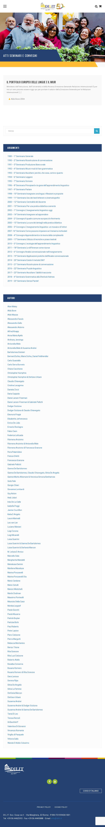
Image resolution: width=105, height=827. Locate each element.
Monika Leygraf (14, 606)
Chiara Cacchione (15, 369)
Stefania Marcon (15, 693)
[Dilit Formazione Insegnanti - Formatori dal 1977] (52, 6)
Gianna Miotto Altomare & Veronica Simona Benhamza (31, 477)
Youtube (54, 781)
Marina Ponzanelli (15, 572)
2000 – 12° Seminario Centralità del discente (27, 202)
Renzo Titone (13, 647)
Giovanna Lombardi (16, 489)
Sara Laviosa (13, 676)
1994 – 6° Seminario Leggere (20, 177)
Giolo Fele (12, 481)
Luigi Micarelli (13, 535)
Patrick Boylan (14, 618)
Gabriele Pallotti (14, 464)
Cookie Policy (61, 807)
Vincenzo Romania (16, 730)
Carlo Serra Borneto (16, 365)
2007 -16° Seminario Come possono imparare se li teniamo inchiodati (37, 231)
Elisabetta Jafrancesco (17, 419)
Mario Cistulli (13, 585)
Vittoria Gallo (13, 739)
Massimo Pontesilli (16, 597)
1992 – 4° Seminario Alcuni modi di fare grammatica (30, 169)
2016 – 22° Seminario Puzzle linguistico (25, 268)
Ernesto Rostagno (15, 427)
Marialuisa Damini (15, 564)
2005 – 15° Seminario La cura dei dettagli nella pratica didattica (35, 223)
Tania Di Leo (13, 714)
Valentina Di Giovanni (17, 726)
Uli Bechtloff (13, 722)
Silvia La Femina (14, 689)
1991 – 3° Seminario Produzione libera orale (26, 165)
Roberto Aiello (14, 660)
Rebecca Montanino (16, 643)
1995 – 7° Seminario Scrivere (20, 181)
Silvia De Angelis (15, 685)
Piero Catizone (14, 635)
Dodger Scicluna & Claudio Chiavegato (24, 410)
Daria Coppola (14, 394)
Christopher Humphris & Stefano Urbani (25, 377)
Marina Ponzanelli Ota (17, 577)
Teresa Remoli (14, 718)
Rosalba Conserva (15, 664)
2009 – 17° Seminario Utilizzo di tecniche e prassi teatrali (32, 239)
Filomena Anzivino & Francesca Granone (25, 448)
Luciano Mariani (14, 527)
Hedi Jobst (12, 498)
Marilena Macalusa (16, 568)
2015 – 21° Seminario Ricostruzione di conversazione (30, 264)
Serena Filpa (13, 680)
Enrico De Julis (14, 423)
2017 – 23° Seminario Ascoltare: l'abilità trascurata (29, 273)
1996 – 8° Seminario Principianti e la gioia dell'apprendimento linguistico (38, 185)
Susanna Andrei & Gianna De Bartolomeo (25, 710)
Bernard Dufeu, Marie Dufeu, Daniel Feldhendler (28, 356)
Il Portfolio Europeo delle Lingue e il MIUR (31, 82)
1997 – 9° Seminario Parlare (20, 189)
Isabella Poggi (13, 506)
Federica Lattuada (15, 435)
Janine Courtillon (15, 510)
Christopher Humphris (17, 373)
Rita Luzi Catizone (15, 656)
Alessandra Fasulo (15, 319)
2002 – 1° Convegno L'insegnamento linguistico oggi (30, 210)
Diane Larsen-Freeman (17, 398)
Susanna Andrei (14, 701)
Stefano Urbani (14, 697)
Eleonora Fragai (14, 414)
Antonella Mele (14, 344)
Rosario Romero (14, 668)
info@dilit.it (56, 818)
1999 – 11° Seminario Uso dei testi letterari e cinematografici (34, 198)
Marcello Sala (13, 556)
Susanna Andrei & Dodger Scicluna (22, 706)
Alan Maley (12, 306)
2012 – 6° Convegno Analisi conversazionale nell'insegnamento (35, 252)
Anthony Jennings (15, 340)
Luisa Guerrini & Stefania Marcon (22, 547)
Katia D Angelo (14, 514)
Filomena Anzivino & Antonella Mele (23, 444)
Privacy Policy (44, 807)
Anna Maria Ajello (15, 335)
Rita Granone (13, 651)
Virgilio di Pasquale (16, 734)
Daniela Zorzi (13, 390)
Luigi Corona (13, 531)
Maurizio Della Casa (16, 601)
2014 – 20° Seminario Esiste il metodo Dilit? (26, 260)
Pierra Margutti (14, 639)
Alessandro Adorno (16, 327)
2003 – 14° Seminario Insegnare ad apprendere (28, 214)
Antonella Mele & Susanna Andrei (22, 348)
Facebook (49, 781)
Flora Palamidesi (15, 452)
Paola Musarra (14, 614)
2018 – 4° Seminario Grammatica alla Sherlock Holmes (31, 277)
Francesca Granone (16, 460)
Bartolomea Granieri (16, 352)
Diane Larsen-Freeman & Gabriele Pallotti (25, 402)
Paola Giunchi (13, 610)
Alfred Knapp (13, 331)
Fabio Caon (12, 431)
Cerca (97, 131)
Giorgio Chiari (13, 485)
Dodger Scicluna (14, 406)
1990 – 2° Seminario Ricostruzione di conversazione (30, 160)
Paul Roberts (13, 626)
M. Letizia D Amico (15, 552)
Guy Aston (12, 493)
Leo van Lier (13, 523)
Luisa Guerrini (13, 539)
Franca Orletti (13, 456)
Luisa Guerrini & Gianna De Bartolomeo (24, 543)
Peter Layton (13, 631)
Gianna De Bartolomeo (17, 468)
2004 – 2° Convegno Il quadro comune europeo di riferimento (34, 219)
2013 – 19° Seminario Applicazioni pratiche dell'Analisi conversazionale (38, 256)
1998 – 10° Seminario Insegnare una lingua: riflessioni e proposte (35, 194)
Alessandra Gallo (15, 323)
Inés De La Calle (14, 502)
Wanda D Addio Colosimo (18, 743)
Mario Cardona (14, 581)
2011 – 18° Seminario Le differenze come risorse (29, 248)
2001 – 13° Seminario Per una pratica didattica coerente (32, 206)
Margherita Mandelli (16, 560)
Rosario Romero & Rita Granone (21, 672)
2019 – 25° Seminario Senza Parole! (23, 281)
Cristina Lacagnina (15, 385)
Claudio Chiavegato (16, 381)
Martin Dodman (14, 593)
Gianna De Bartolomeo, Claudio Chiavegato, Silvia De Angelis (33, 473)
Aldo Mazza (13, 315)
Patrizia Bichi (13, 622)
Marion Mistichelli (15, 589)
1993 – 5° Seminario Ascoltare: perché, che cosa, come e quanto (35, 173)
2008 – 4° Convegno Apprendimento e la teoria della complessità (35, 235)
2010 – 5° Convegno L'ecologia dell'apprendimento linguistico (34, 244)
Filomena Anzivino (15, 439)
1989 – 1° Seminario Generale (20, 156)
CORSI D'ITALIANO (91, 791)
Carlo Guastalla (14, 360)
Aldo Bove (12, 311)
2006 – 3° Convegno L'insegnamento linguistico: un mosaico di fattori (37, 227)
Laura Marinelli (14, 518)
